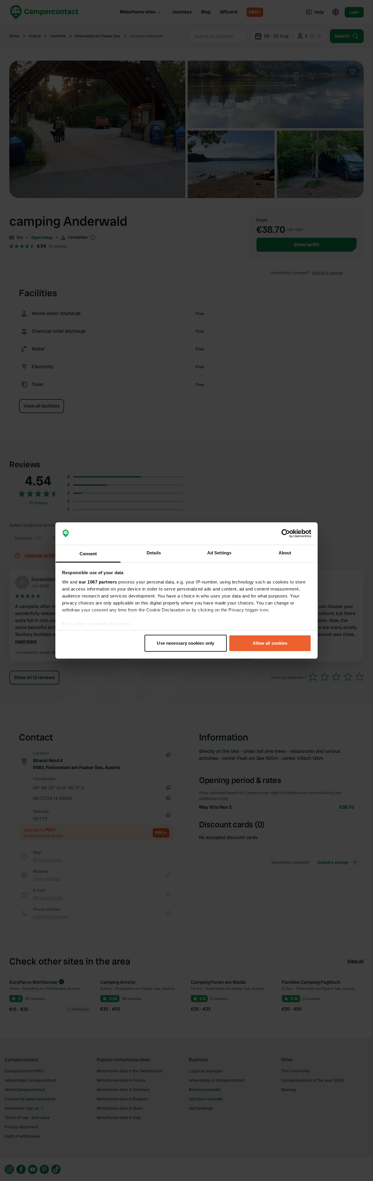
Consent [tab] (88, 553)
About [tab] (285, 552)
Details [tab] (154, 552)
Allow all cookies (270, 643)
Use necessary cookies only (185, 643)
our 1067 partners (98, 581)
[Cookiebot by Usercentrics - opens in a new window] (285, 533)
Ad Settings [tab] (219, 552)
